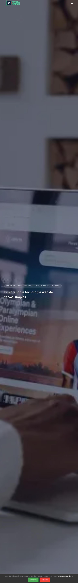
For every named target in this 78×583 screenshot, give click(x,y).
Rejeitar (45, 580)
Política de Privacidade (64, 576)
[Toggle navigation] (72, 3)
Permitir (33, 580)
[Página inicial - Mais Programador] (12, 3)
